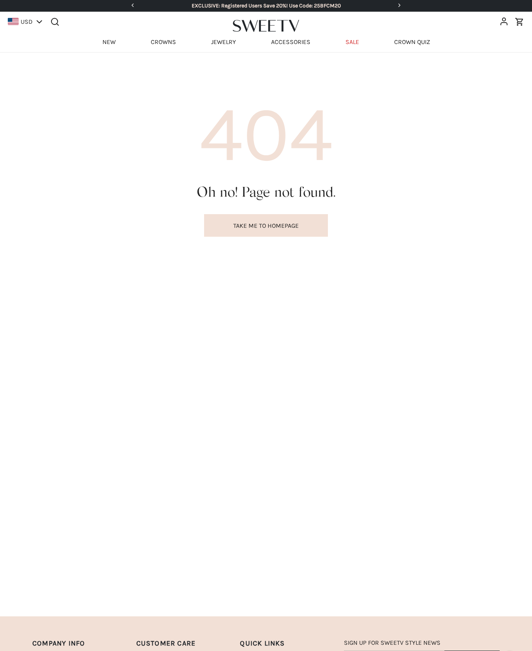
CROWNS (163, 42)
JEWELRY (223, 42)
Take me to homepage (266, 225)
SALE (352, 42)
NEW (109, 42)
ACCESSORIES (290, 42)
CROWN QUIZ (412, 42)
